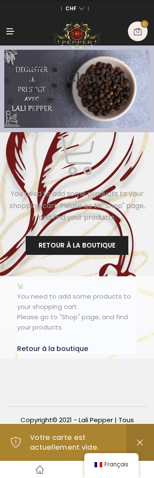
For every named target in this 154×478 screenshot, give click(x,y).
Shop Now (40, 101)
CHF (71, 8)
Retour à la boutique (77, 245)
